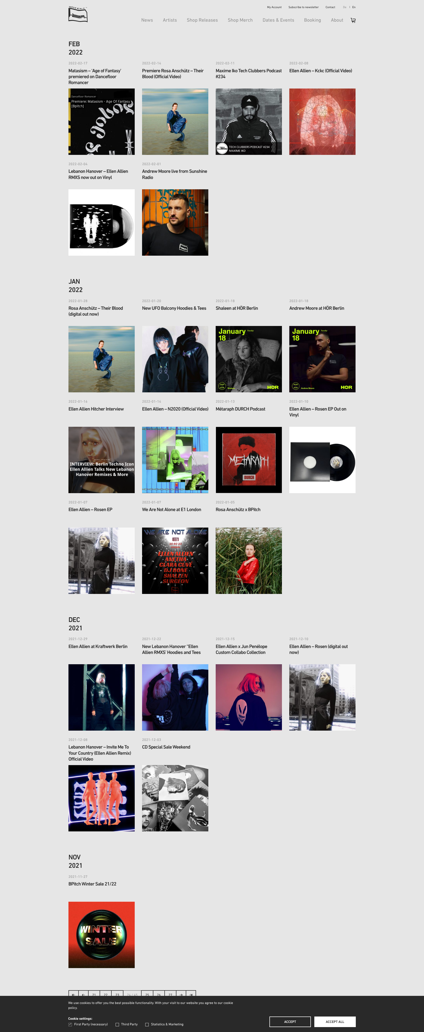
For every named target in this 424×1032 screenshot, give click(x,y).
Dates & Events (278, 20)
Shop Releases (202, 20)
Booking (312, 20)
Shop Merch (240, 20)
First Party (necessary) (91, 1024)
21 (94, 995)
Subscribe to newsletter (304, 7)
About (337, 20)
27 (170, 995)
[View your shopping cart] (351, 22)
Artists (170, 20)
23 (117, 995)
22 (105, 995)
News (147, 20)
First (74, 996)
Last (191, 996)
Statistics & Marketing (167, 1024)
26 (159, 995)
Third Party (129, 1024)
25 (147, 995)
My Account (274, 7)
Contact (330, 7)
